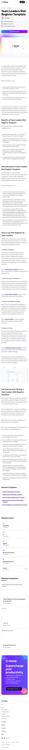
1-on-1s (5, 623)
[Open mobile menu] (26, 2)
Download (3, 721)
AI (1, 704)
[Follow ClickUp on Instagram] (6, 738)
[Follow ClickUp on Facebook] (4, 738)
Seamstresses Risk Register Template (12, 494)
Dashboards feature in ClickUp (13, 347)
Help (2, 734)
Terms (17, 742)
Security (8, 742)
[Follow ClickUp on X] (9, 738)
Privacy (13, 742)
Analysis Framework (9, 645)
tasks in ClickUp (9, 319)
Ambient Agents (5, 711)
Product (3, 724)
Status (2, 742)
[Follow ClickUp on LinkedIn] (2, 738)
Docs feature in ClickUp (11, 269)
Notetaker (3, 714)
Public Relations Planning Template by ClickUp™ (14, 600)
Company (3, 731)
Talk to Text (4, 718)
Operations (9, 8)
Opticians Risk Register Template (11, 491)
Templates (3, 8)
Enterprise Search (5, 716)
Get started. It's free (12, 688)
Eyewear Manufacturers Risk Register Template (15, 504)
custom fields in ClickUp (11, 294)
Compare (3, 728)
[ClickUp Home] (4, 2)
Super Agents (4, 709)
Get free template (14, 31)
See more (3, 580)
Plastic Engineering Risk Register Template (14, 497)
